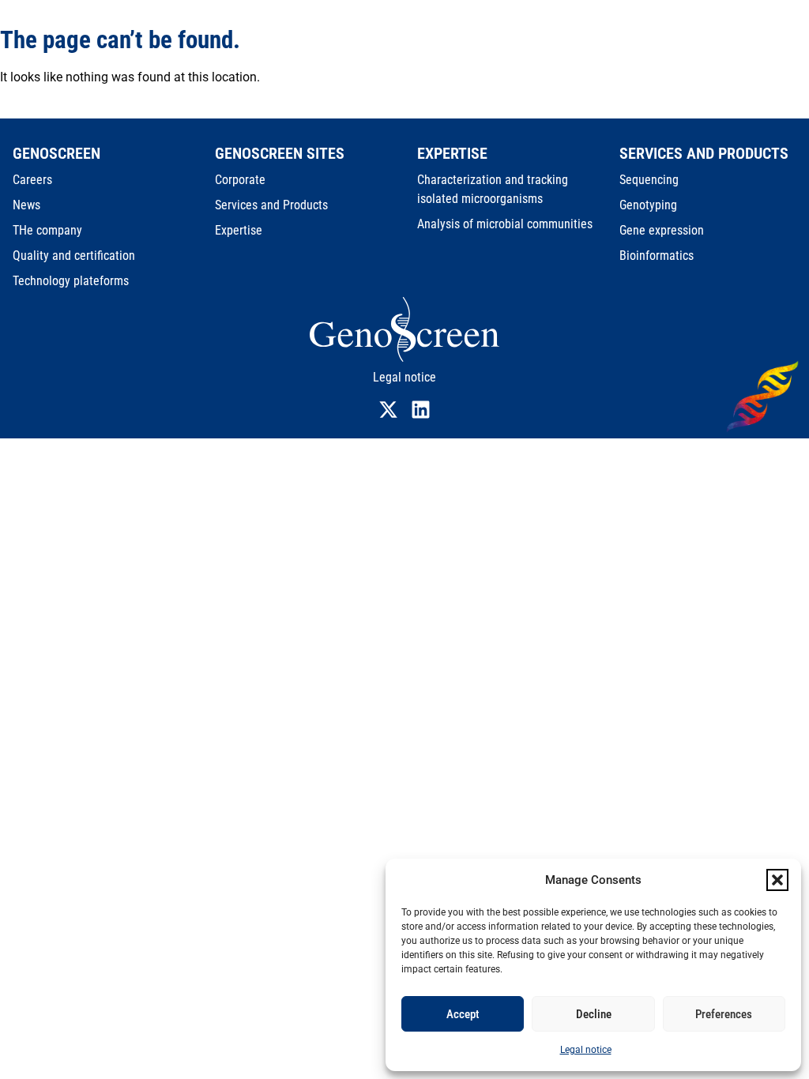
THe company (47, 230)
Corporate (240, 179)
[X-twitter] (388, 409)
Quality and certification (74, 255)
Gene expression (661, 230)
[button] (777, 880)
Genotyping (648, 204)
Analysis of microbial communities (505, 223)
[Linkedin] (420, 409)
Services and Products (271, 204)
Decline (593, 1014)
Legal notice (585, 1049)
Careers (32, 179)
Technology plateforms (71, 280)
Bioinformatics (656, 255)
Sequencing (649, 179)
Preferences (723, 1014)
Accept (463, 1014)
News (26, 204)
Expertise (238, 230)
